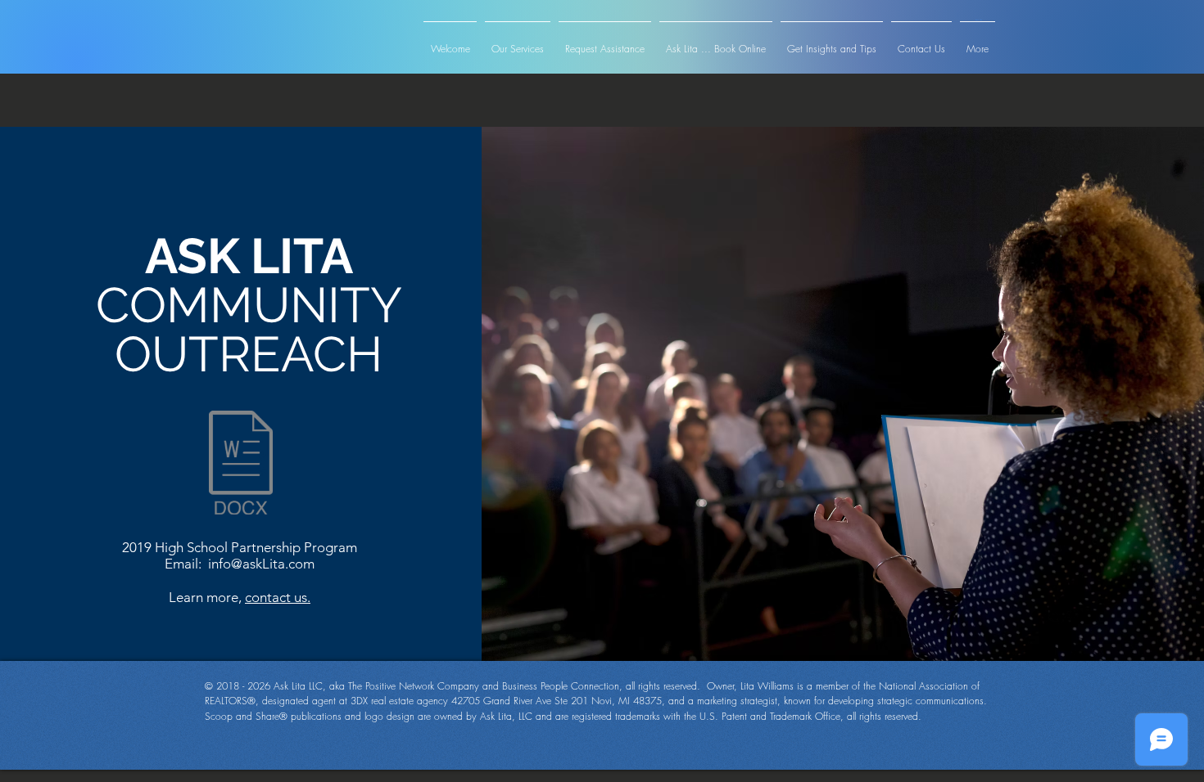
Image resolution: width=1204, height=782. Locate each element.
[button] (989, 19)
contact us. (277, 597)
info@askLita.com (261, 563)
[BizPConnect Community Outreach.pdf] (241, 465)
